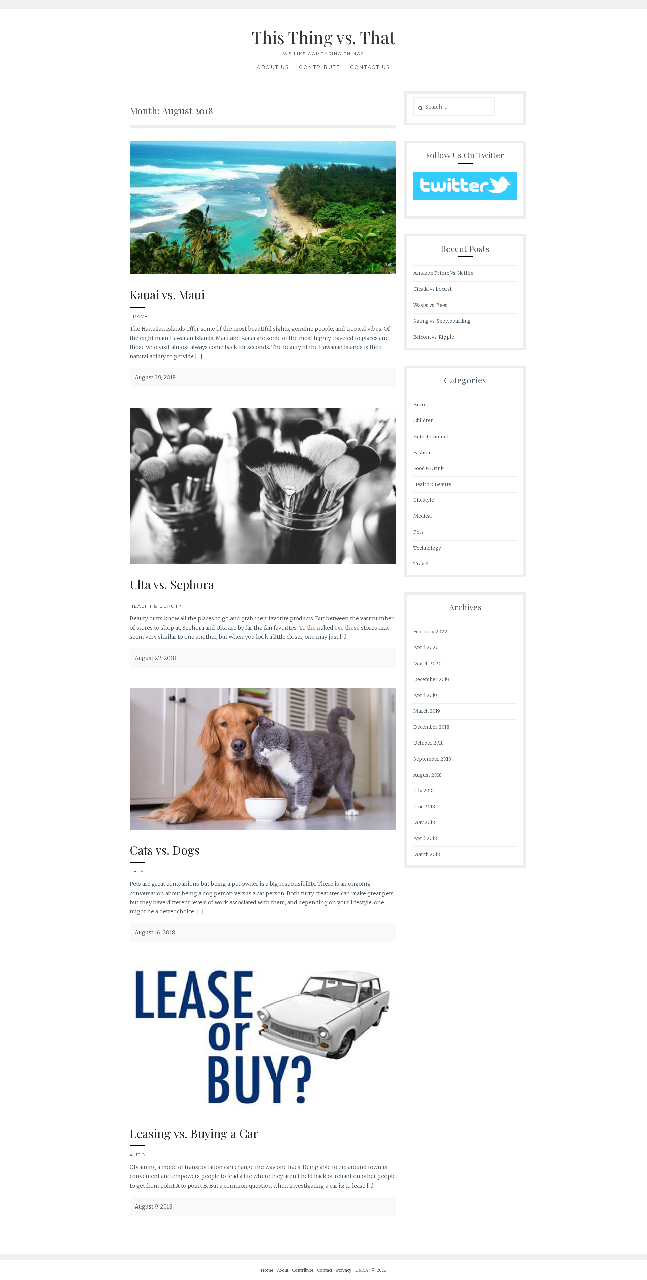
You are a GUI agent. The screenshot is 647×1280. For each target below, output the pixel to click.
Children (423, 420)
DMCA (361, 1270)
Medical (422, 516)
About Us (273, 67)
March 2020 (427, 664)
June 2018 (424, 807)
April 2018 (425, 838)
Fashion (422, 452)
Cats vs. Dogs (165, 850)
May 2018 (424, 822)
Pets (137, 871)
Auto (138, 1154)
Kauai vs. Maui (167, 294)
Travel (140, 316)
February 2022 (430, 632)
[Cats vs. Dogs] (263, 827)
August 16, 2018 (155, 932)
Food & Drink (428, 468)
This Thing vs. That (323, 37)
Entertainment (431, 437)
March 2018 (426, 854)
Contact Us (370, 67)
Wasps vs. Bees (430, 305)
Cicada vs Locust (432, 289)
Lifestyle (423, 500)
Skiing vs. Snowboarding (442, 321)
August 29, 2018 (155, 377)
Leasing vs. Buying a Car (194, 1133)
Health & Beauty (156, 606)
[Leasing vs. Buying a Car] (263, 1110)
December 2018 (431, 727)
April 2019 (425, 695)
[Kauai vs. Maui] (263, 272)
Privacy (343, 1270)
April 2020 (426, 647)
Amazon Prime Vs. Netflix (443, 273)
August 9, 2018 (153, 1206)
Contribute (319, 67)
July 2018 (423, 791)
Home (267, 1270)
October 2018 (428, 743)
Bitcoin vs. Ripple (433, 337)
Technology (427, 548)
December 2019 (431, 679)
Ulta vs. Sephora (172, 584)
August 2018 (427, 775)
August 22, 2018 (155, 657)
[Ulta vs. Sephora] (263, 561)
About (282, 1270)
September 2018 (432, 759)
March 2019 (426, 711)
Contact (324, 1270)
